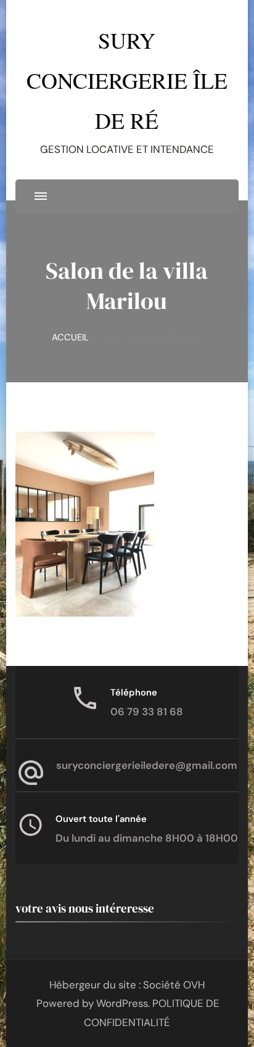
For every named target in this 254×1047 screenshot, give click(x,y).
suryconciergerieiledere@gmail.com (146, 765)
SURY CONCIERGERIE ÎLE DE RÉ (127, 80)
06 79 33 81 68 (146, 711)
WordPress (122, 1003)
